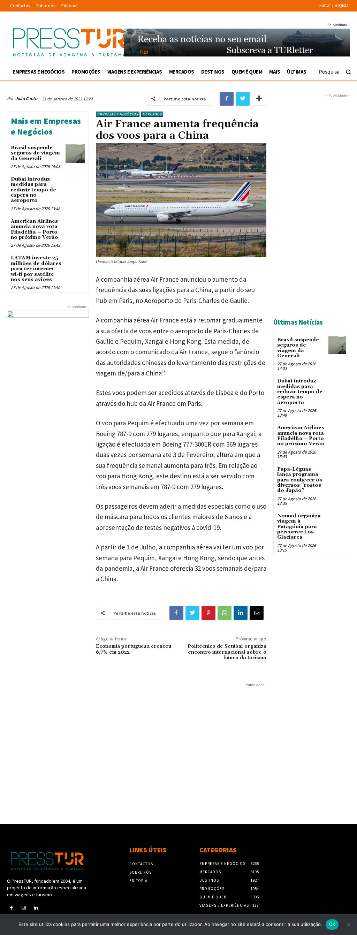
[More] (259, 99)
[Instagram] (23, 908)
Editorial (139, 880)
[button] (338, 72)
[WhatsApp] (224, 613)
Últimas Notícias (298, 322)
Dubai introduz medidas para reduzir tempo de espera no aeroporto (33, 190)
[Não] (348, 924)
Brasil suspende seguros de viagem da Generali (35, 153)
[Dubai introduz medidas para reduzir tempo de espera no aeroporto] (75, 185)
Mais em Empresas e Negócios (46, 126)
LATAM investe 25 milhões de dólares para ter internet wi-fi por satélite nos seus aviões (36, 269)
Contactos (141, 863)
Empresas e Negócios (117, 114)
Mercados (152, 114)
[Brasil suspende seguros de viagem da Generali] (75, 153)
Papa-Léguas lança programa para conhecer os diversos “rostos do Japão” (299, 480)
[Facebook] (227, 99)
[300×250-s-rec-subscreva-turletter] (48, 345)
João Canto (26, 98)
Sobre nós (140, 872)
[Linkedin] (241, 613)
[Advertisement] (136, 737)
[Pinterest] (208, 613)
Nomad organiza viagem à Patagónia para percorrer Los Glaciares (299, 527)
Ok (332, 924)
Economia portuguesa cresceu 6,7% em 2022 (133, 649)
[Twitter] (243, 99)
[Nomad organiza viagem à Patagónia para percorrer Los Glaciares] (337, 521)
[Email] (257, 613)
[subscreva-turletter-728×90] (237, 42)
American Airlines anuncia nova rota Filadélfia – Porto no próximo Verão (34, 229)
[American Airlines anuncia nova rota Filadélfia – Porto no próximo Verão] (75, 227)
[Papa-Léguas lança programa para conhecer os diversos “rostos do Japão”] (337, 474)
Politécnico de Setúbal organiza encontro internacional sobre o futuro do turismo (227, 652)
